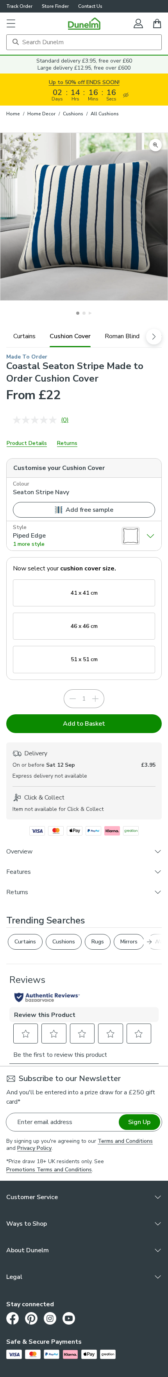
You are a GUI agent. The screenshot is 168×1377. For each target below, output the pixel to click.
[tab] (24, 336)
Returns (67, 443)
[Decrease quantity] (72, 698)
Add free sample (89, 510)
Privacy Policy (34, 1148)
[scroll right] (154, 336)
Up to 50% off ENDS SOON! (84, 82)
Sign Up (139, 1122)
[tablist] (84, 336)
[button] (11, 23)
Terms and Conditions (125, 1141)
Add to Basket (84, 723)
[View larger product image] (155, 145)
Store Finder (55, 6)
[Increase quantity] (95, 698)
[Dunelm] (84, 23)
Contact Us (90, 6)
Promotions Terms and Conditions (49, 1169)
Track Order (19, 6)
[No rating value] (37, 419)
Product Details (27, 443)
